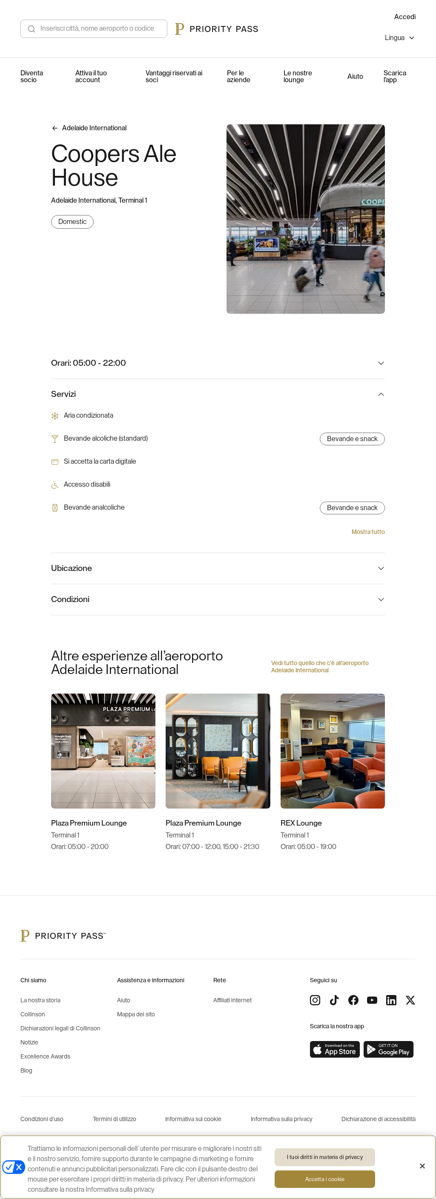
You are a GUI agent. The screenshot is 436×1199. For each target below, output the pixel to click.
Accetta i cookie (324, 1179)
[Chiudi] (422, 1166)
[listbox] (400, 39)
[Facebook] (353, 1000)
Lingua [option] (394, 37)
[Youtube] (372, 1000)
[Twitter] (410, 1000)
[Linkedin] (391, 1000)
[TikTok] (334, 1000)
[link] (335, 1049)
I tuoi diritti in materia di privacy (325, 1157)
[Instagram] (315, 1000)
